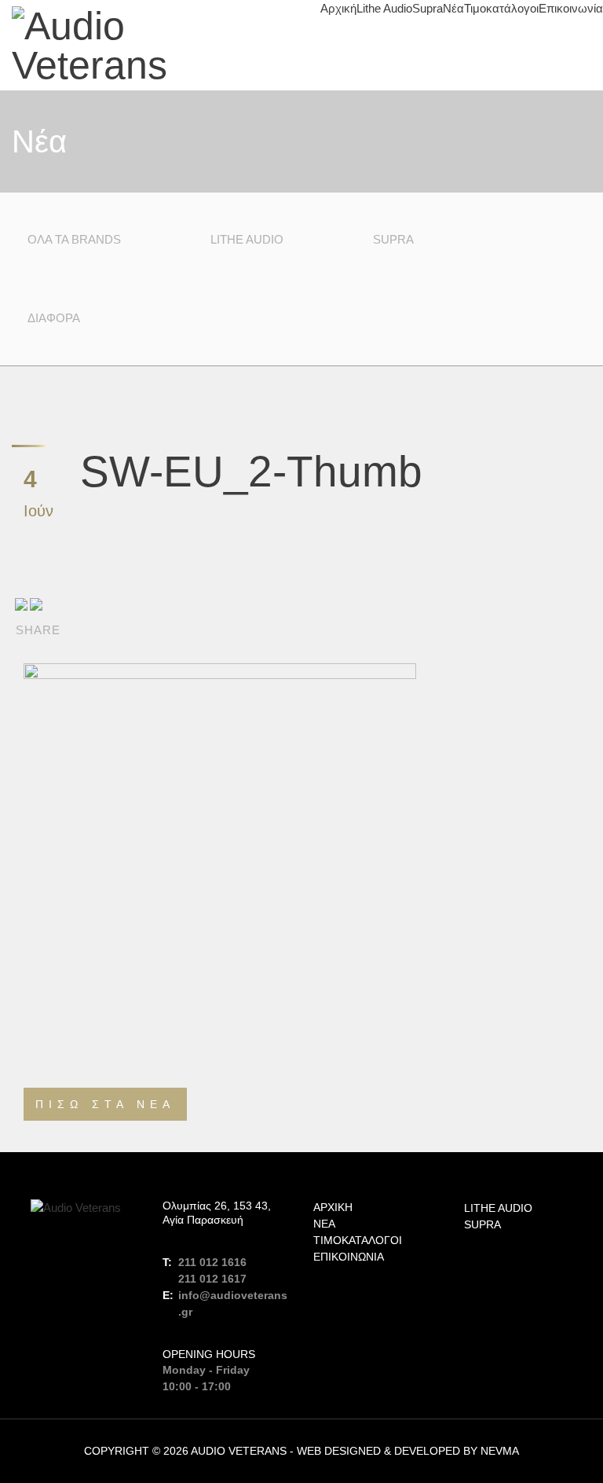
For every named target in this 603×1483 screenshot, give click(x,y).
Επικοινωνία (571, 8)
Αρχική (338, 8)
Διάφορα (53, 318)
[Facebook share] (21, 603)
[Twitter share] (36, 603)
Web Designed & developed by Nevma (408, 1450)
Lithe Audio (384, 8)
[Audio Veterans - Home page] (151, 45)
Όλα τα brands (74, 239)
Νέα (453, 8)
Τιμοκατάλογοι (501, 8)
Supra (427, 8)
